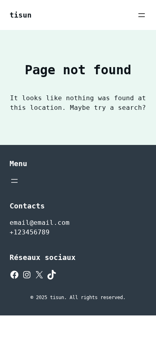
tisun (21, 15)
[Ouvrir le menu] (141, 15)
